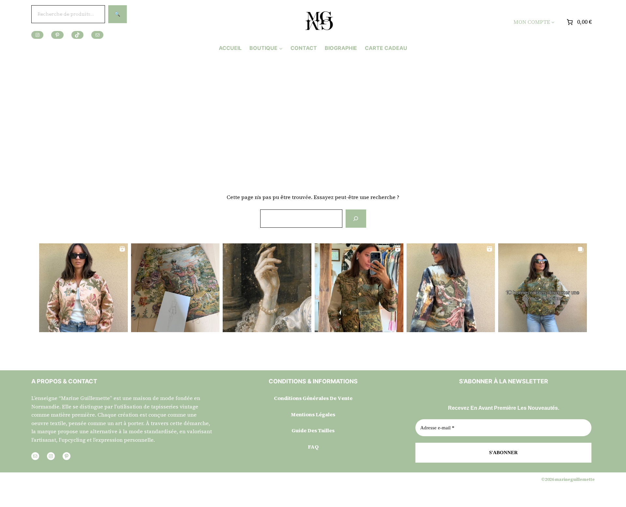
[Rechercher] (356, 218)
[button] (83, 287)
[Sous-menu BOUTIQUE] (281, 48)
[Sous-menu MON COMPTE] (553, 22)
